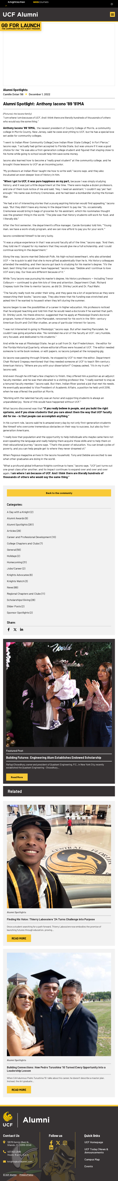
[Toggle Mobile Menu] (111, 3)
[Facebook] (8, 629)
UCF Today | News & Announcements (96, 1151)
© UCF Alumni (9, 1174)
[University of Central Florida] (26, 3)
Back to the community (59, 492)
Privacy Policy (26, 1174)
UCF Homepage (94, 1142)
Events (89, 1166)
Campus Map (92, 1159)
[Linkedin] (21, 629)
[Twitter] (15, 629)
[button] (112, 14)
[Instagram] (65, 1143)
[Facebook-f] (51, 1143)
